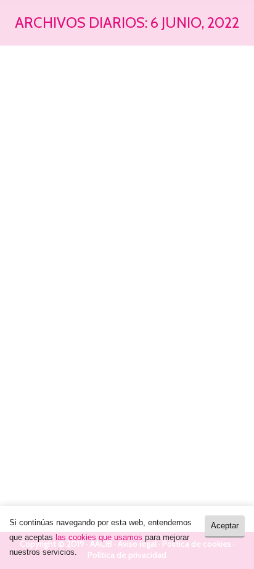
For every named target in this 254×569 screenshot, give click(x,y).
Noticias (36, 337)
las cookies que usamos (98, 537)
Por (90, 337)
